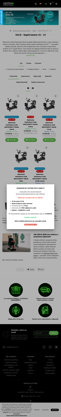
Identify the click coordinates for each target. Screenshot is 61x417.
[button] (53, 182)
